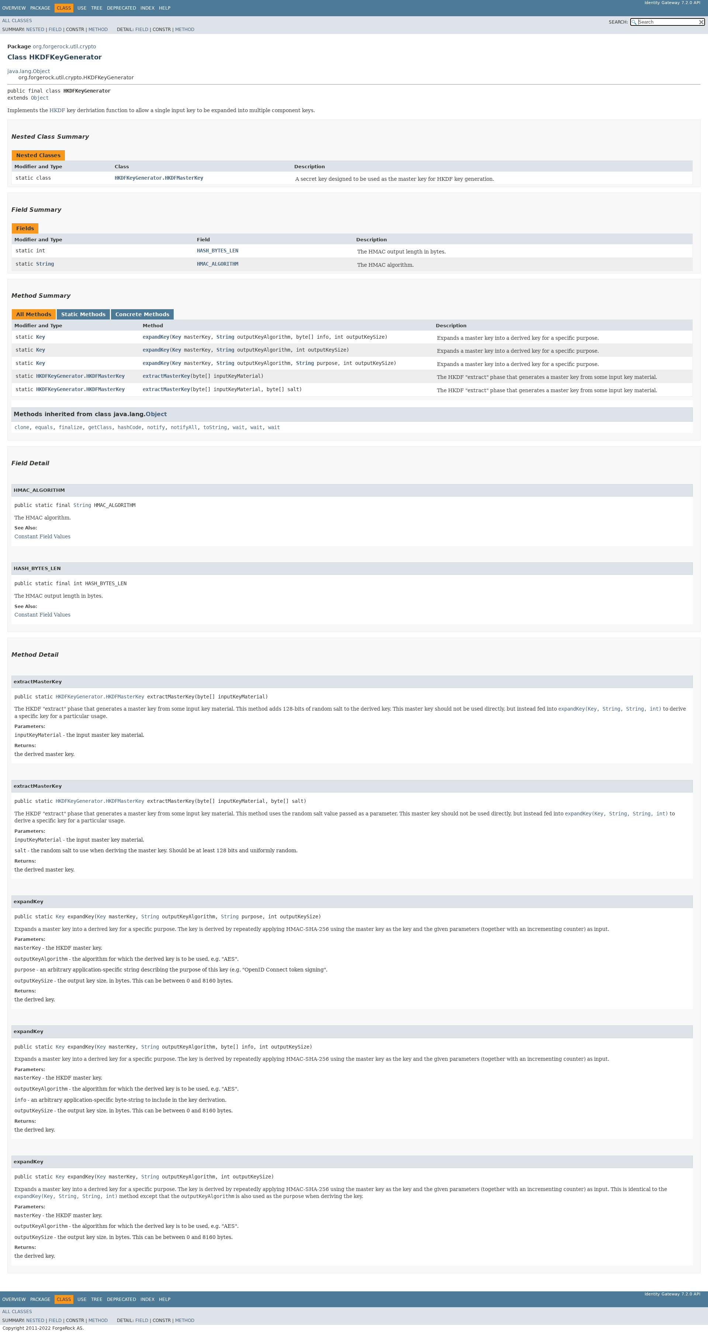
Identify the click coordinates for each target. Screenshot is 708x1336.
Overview (14, 8)
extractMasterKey (166, 376)
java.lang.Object (28, 71)
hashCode (129, 427)
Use (82, 8)
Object (40, 98)
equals (44, 427)
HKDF (57, 110)
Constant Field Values (42, 536)
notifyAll (184, 427)
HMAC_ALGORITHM (217, 264)
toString (215, 427)
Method (98, 29)
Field (55, 29)
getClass (100, 427)
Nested (35, 29)
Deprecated (121, 8)
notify (156, 427)
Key (40, 337)
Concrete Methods (142, 314)
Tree (97, 8)
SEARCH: (618, 22)
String (45, 264)
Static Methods (83, 314)
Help (164, 8)
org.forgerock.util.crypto (64, 46)
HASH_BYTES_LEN (217, 250)
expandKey (156, 337)
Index (147, 8)
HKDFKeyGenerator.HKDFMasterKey (159, 178)
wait (238, 427)
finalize (70, 427)
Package (40, 8)
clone (21, 427)
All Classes (17, 20)
